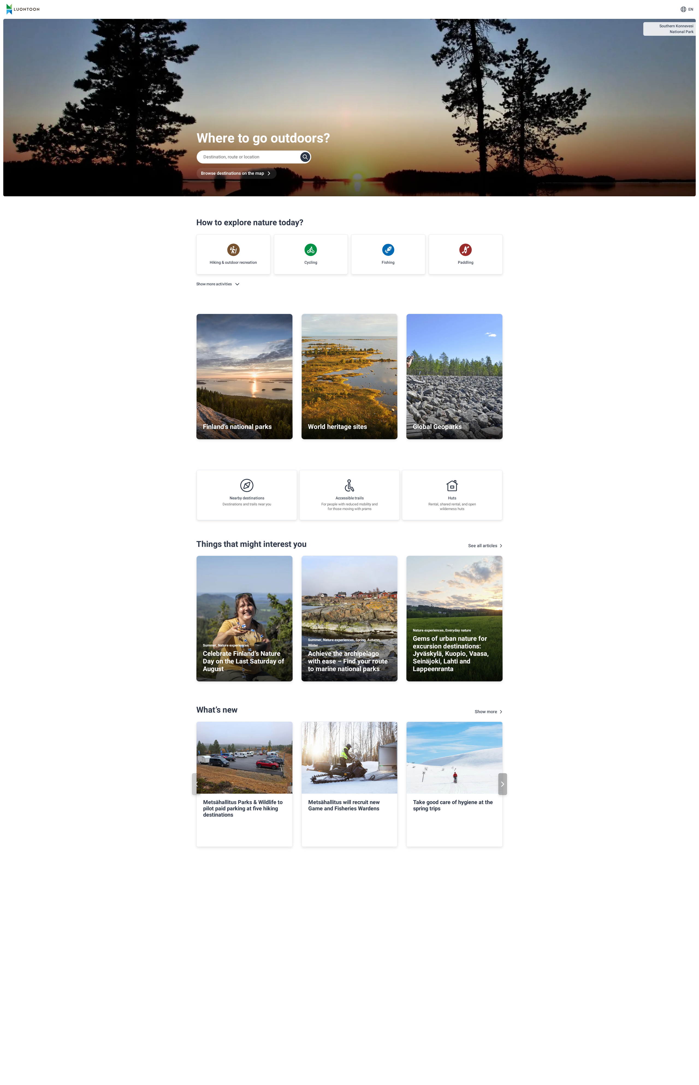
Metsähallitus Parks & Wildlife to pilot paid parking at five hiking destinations (243, 808)
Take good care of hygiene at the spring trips (453, 805)
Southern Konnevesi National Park (676, 29)
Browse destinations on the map (232, 173)
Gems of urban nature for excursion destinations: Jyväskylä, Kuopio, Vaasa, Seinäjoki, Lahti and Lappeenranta (451, 654)
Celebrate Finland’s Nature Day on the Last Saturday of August (243, 661)
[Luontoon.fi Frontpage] (23, 9)
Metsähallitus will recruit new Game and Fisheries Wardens (344, 805)
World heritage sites (337, 427)
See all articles (482, 545)
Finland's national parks (237, 427)
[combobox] (254, 157)
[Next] (502, 784)
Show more (486, 711)
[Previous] (196, 784)
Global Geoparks (437, 427)
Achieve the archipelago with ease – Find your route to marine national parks (348, 661)
